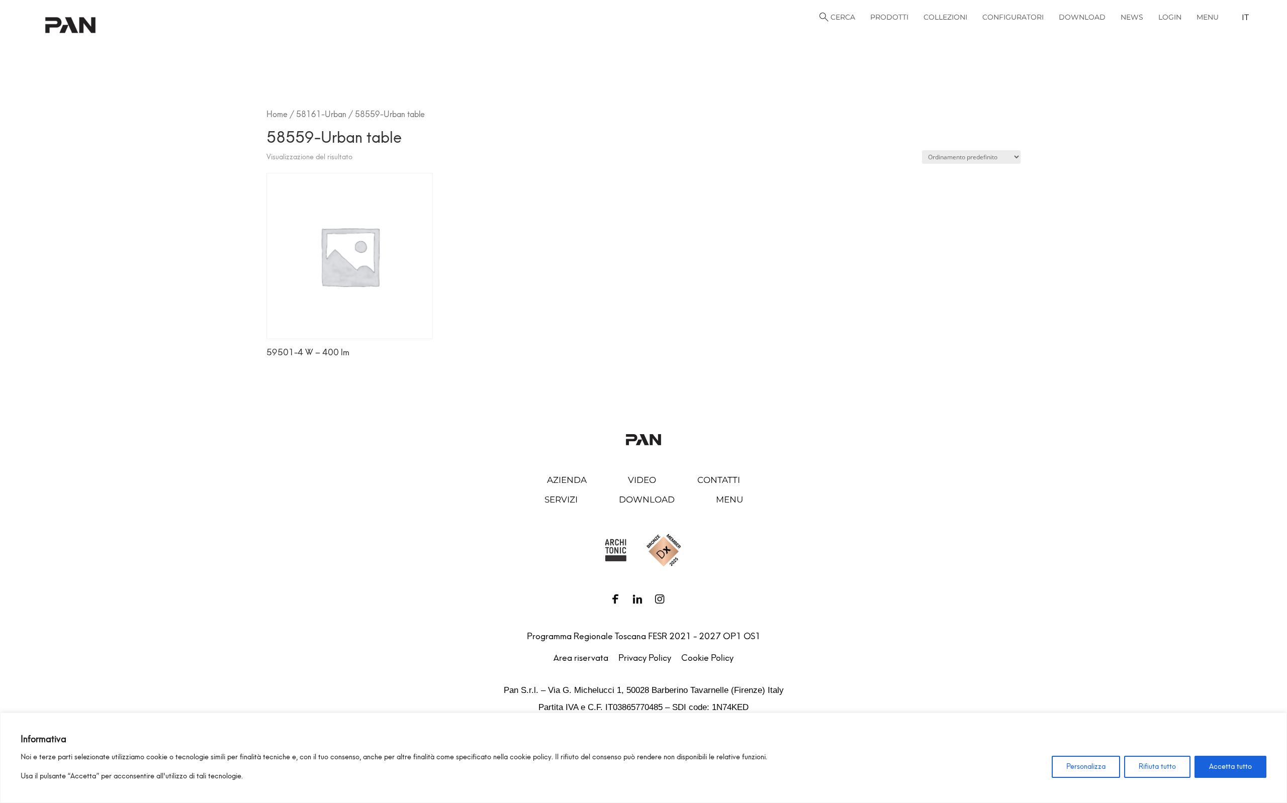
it (1245, 17)
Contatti (718, 479)
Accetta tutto (1230, 766)
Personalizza (1086, 766)
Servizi (561, 499)
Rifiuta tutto (1157, 766)
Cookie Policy (707, 658)
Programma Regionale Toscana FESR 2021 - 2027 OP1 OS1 (644, 636)
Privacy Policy (644, 658)
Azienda (567, 479)
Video (642, 479)
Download (647, 499)
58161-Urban (321, 114)
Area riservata (581, 658)
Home (277, 114)
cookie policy (530, 757)
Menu (729, 499)
